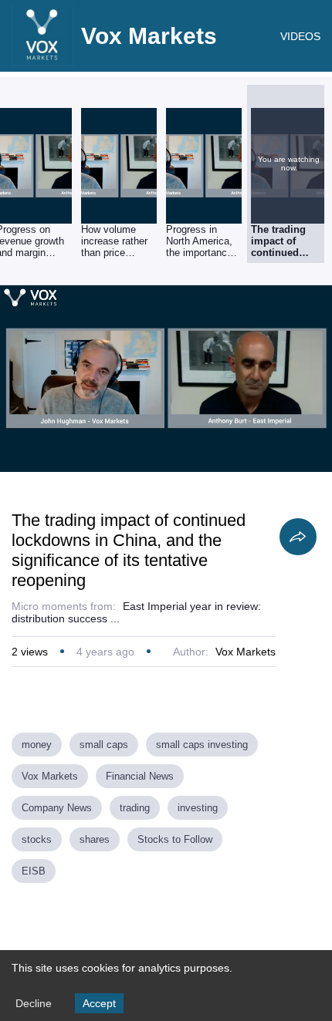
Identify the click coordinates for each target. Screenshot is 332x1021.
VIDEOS (300, 36)
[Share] (298, 536)
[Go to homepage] (42, 62)
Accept (99, 1003)
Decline (33, 1003)
